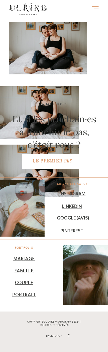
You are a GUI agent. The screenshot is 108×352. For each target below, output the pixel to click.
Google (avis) (73, 218)
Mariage (24, 258)
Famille (24, 270)
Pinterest (72, 230)
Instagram (72, 193)
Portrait (24, 294)
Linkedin (72, 206)
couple (24, 282)
